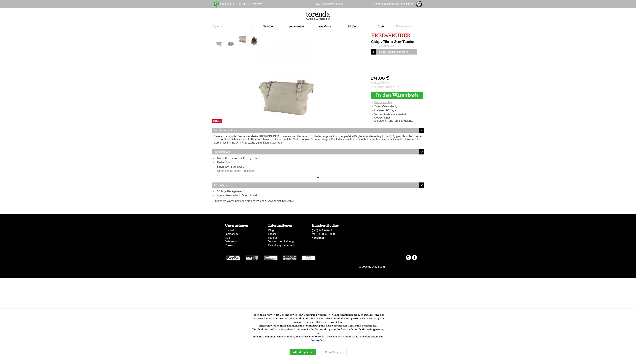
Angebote (325, 26)
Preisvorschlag (383, 102)
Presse (272, 234)
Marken (353, 26)
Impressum (231, 234)
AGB (227, 237)
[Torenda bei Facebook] (414, 257)
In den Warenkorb (397, 95)
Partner (272, 237)
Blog (271, 230)
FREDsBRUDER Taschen (393, 52)
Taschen (268, 26)
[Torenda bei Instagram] (408, 257)
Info (381, 26)
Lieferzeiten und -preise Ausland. (393, 120)
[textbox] (234, 26)
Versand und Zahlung (281, 241)
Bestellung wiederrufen (281, 245)
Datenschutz (232, 241)
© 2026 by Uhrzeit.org (372, 267)
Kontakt (229, 230)
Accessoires (297, 26)
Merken (218, 121)
